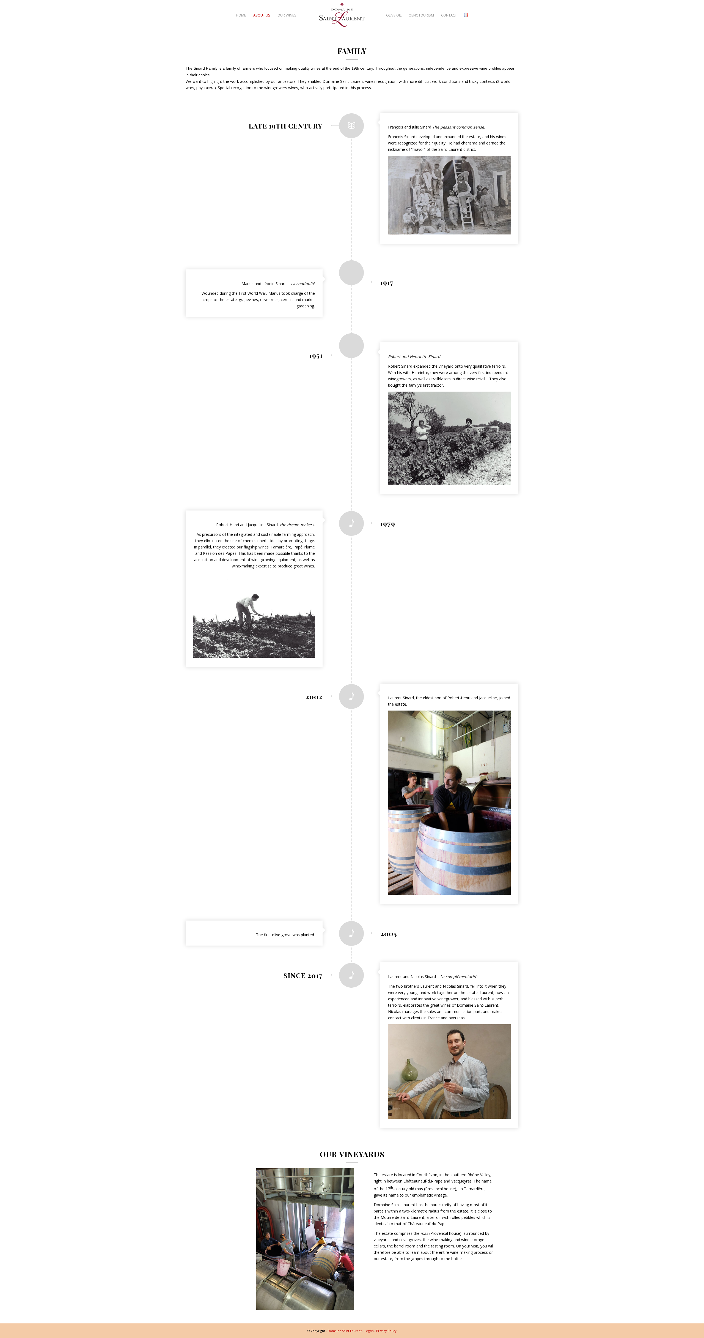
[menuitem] (241, 15)
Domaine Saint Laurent (345, 1331)
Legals (368, 1331)
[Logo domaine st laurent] (342, 15)
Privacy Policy (386, 1331)
